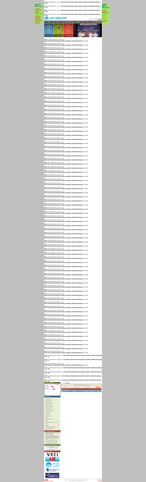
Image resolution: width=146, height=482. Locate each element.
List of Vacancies (48, 35)
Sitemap (96, 18)
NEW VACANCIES (49, 382)
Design (47, 417)
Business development (49, 406)
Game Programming (49, 428)
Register (58, 35)
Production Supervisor (49, 386)
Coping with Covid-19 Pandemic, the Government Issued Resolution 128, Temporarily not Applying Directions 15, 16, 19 (53, 437)
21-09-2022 (46, 385)
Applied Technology (49, 403)
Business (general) (49, 404)
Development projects (49, 419)
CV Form (68, 35)
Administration (48, 401)
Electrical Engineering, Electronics (52, 422)
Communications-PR (49, 409)
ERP (46, 423)
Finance (47, 425)
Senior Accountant (48, 384)
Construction (48, 412)
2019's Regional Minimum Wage (51, 443)
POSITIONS (48, 396)
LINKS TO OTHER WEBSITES (52, 445)
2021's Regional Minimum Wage (51, 440)
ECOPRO (100, 481)
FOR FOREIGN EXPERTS (50, 427)
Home (92, 18)
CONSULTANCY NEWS (50, 431)
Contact (100, 18)
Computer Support (49, 411)
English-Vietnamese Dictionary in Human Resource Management (53, 433)
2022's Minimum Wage (50, 434)
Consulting (48, 414)
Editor (47, 420)
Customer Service (49, 415)
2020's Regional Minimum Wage (51, 441)
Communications (49, 407)
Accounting (48, 398)
